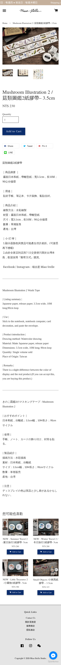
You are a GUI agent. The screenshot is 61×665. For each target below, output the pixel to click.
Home (4, 23)
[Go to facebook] (53, 655)
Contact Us (30, 617)
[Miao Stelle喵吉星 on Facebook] (22, 647)
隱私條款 (30, 629)
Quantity (6, 114)
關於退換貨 (30, 622)
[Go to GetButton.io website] (53, 662)
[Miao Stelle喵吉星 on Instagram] (30, 647)
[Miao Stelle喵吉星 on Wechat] (39, 647)
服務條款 (30, 625)
